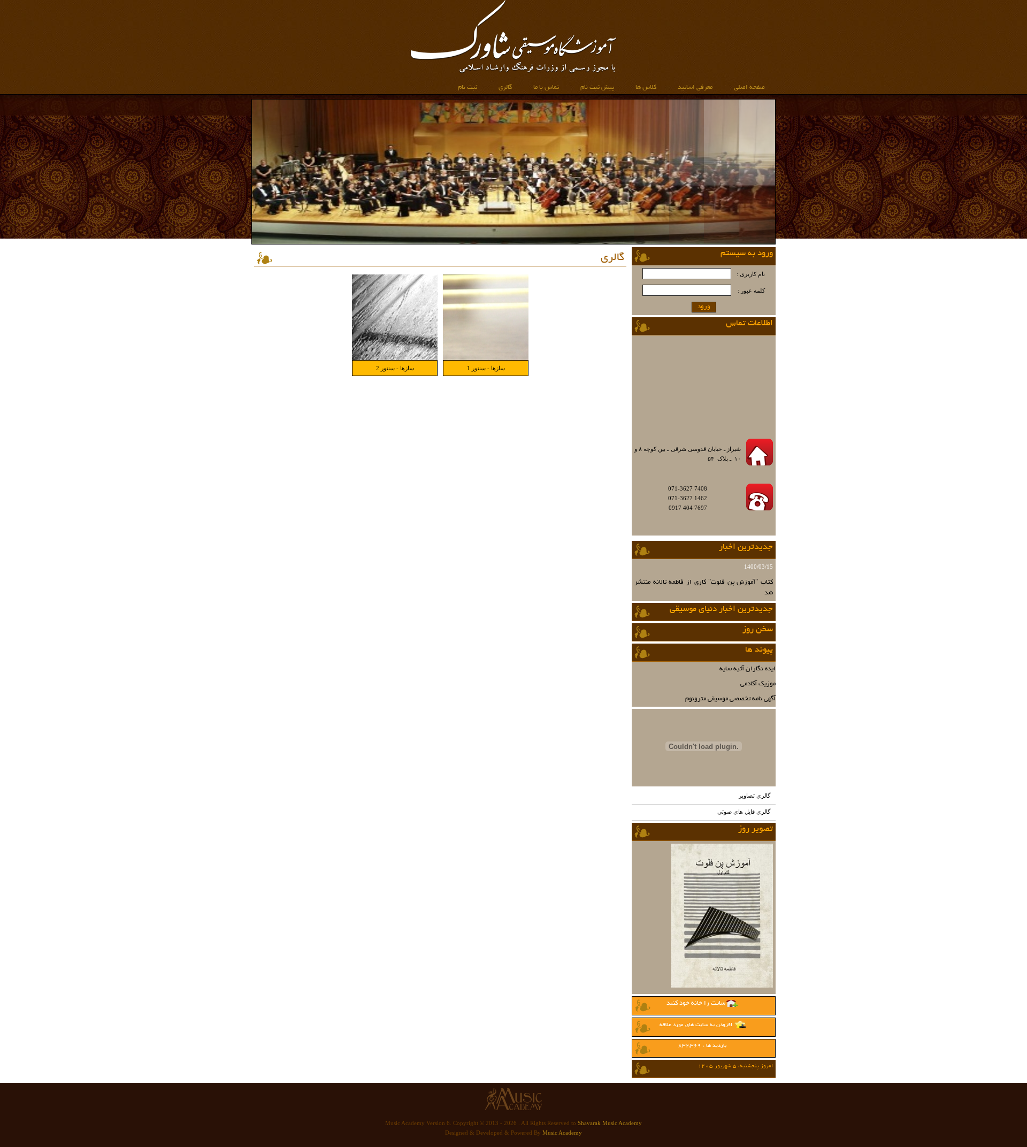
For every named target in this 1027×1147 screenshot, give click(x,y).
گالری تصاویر (754, 795)
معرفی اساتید (695, 87)
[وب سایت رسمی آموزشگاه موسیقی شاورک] (513, 71)
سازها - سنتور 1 (486, 368)
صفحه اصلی (749, 87)
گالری (505, 87)
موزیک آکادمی (758, 683)
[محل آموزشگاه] (714, 426)
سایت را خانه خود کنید (695, 1003)
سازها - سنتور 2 (395, 368)
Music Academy (562, 1132)
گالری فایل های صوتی (743, 811)
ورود (704, 306)
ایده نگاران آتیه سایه (747, 669)
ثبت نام (467, 87)
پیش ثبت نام (597, 87)
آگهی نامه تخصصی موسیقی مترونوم (730, 698)
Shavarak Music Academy (610, 1123)
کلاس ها (645, 87)
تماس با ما (546, 87)
